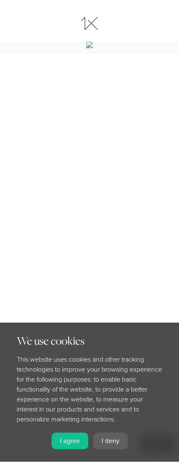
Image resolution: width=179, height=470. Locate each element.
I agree (70, 441)
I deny (110, 441)
